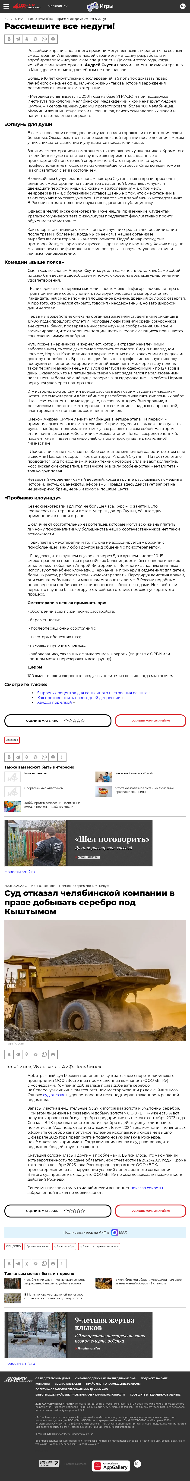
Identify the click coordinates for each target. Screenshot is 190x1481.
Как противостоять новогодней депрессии (78, 698)
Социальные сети (68, 1383)
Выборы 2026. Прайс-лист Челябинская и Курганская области (80, 1394)
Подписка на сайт (154, 1378)
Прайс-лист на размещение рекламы (113, 1383)
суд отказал (54, 1095)
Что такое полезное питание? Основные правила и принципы (144, 790)
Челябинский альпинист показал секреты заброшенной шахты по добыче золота (54, 1281)
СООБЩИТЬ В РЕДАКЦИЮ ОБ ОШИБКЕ (155, 1394)
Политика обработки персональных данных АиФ (71, 1389)
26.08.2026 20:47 (16, 886)
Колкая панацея (36, 773)
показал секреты (146, 1188)
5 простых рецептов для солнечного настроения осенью (92, 693)
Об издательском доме (52, 1378)
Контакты (42, 1383)
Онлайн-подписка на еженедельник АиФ (105, 1378)
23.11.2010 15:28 (14, 19)
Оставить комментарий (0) (151, 720)
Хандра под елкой (54, 702)
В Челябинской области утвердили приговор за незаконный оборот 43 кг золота (148, 1281)
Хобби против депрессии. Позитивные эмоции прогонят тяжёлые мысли (52, 804)
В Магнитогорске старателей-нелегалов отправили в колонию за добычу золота (53, 1296)
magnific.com (14, 1043)
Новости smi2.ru (19, 872)
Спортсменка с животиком (43, 788)
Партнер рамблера (75, 1463)
